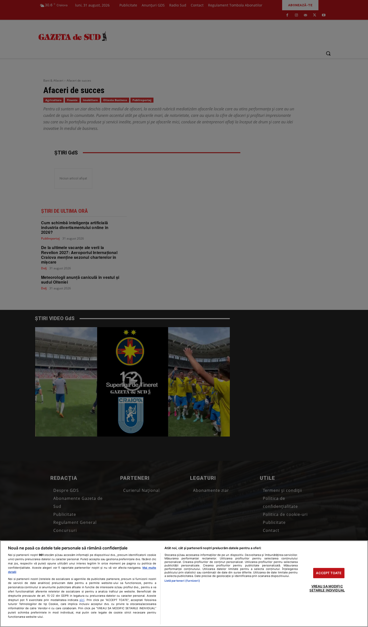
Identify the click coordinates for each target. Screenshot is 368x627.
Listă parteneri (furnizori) (182, 580)
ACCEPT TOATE (328, 573)
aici (81, 600)
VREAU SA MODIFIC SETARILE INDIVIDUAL (326, 588)
